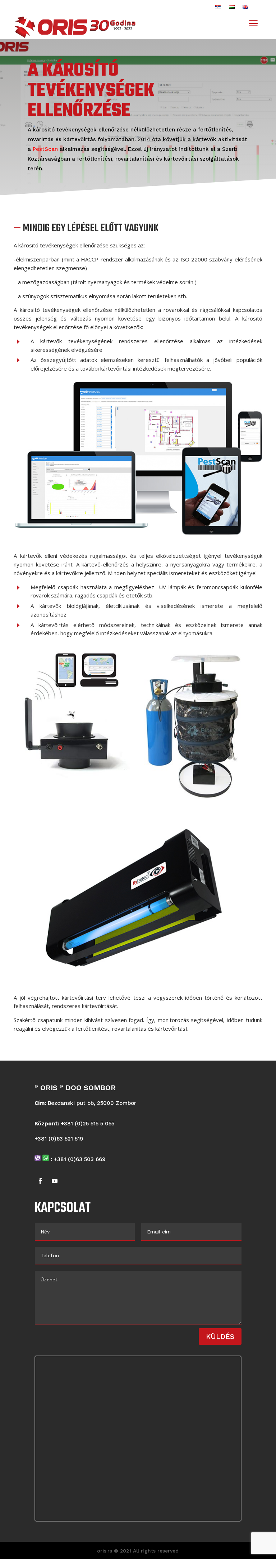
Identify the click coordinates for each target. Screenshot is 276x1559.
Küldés (220, 1336)
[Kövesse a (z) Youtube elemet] (54, 1181)
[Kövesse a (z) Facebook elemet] (40, 1181)
